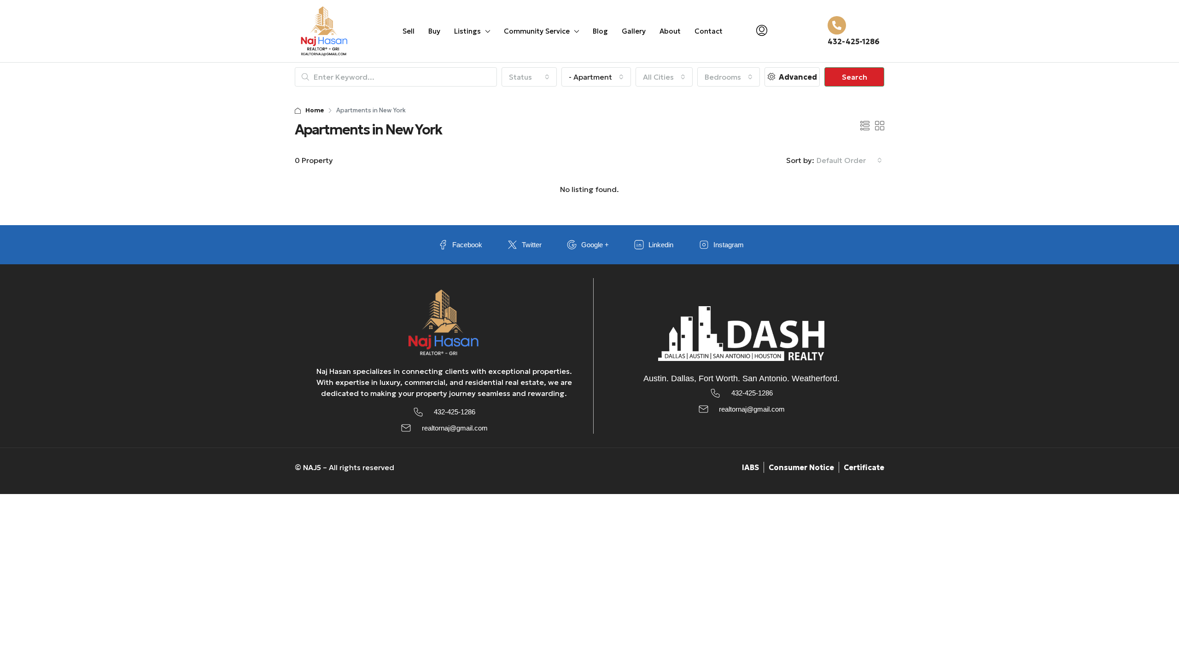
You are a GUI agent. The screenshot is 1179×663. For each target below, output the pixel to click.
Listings (467, 31)
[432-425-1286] (837, 25)
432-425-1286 (854, 41)
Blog (600, 31)
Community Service (537, 31)
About (670, 31)
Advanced (797, 76)
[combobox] (529, 77)
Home (314, 110)
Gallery (634, 31)
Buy (434, 31)
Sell (408, 31)
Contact (709, 31)
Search (854, 76)
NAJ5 (312, 467)
